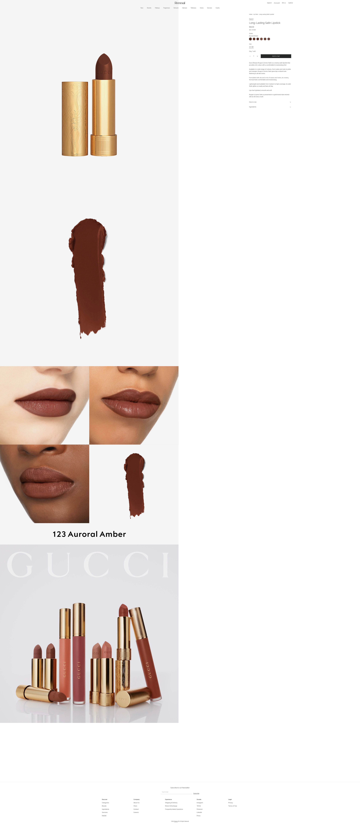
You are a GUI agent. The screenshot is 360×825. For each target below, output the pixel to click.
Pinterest (199, 809)
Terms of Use (232, 806)
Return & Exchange (171, 806)
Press (198, 816)
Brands (104, 806)
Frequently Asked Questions (174, 809)
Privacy (230, 803)
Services (105, 812)
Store (135, 806)
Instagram (200, 803)
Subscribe (196, 793)
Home (250, 14)
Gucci (251, 19)
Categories (105, 803)
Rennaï (176, 821)
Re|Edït (104, 816)
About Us (136, 803)
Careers (136, 812)
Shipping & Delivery (171, 803)
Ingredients (252, 107)
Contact (136, 809)
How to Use (253, 102)
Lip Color (255, 14)
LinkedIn (199, 812)
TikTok (199, 806)
